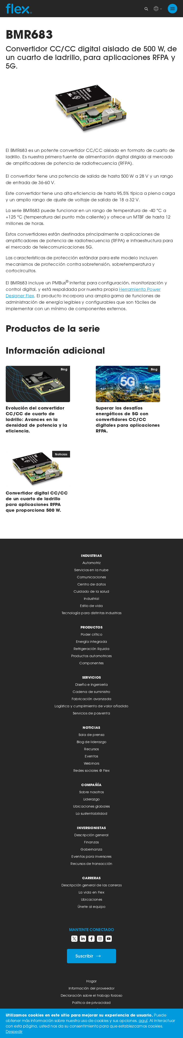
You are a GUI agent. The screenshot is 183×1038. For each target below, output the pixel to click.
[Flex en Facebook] (91, 939)
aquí (143, 1020)
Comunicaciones (91, 577)
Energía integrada (91, 641)
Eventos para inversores (91, 856)
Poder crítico (91, 634)
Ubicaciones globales (91, 806)
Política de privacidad (91, 1003)
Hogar (91, 981)
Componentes (91, 663)
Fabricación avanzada (91, 699)
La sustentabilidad (91, 813)
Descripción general (91, 835)
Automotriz (91, 563)
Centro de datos (91, 584)
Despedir (14, 1031)
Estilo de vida (91, 606)
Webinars (91, 763)
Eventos (91, 756)
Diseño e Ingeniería (91, 684)
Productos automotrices (91, 656)
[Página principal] (19, 9)
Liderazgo (91, 799)
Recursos (91, 749)
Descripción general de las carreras (91, 885)
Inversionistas (91, 827)
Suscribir (84, 956)
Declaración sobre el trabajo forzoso (91, 995)
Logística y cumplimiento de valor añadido (91, 706)
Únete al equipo (92, 907)
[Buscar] (146, 8)
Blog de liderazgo (91, 742)
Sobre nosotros (91, 792)
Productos (91, 627)
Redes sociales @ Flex (91, 770)
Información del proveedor (91, 988)
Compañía (91, 784)
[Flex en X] (74, 939)
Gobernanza (91, 849)
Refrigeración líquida (91, 649)
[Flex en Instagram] (100, 939)
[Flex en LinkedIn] (83, 939)
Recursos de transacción (91, 864)
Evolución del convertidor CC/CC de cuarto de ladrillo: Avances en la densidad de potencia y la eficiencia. (36, 419)
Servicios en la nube (91, 570)
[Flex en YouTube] (109, 939)
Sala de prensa (91, 735)
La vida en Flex (91, 892)
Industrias (91, 555)
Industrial (91, 598)
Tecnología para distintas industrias (92, 613)
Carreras (91, 878)
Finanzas (91, 842)
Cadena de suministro (91, 692)
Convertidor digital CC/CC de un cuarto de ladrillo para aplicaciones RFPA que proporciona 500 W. (37, 501)
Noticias (91, 727)
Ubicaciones (91, 899)
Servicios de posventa (91, 713)
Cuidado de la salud (91, 591)
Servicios (91, 677)
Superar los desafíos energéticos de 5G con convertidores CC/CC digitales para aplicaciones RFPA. (128, 419)
